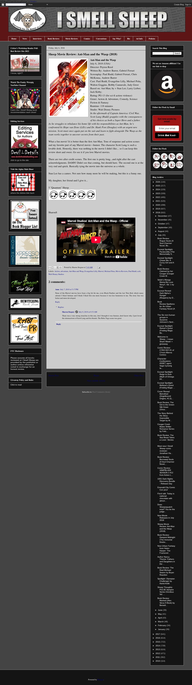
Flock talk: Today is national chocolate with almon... (165, 497)
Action (57, 271)
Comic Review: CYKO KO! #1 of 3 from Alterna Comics (165, 351)
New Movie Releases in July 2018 (165, 517)
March (161, 621)
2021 (158, 201)
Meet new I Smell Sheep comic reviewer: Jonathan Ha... (165, 449)
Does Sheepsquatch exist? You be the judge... (166, 508)
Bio (128, 38)
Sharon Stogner (68, 311)
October (162, 224)
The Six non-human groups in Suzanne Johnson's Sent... (166, 318)
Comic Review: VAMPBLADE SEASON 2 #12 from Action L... (165, 471)
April (160, 618)
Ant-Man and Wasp (76, 271)
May (160, 614)
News (24, 38)
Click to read (16, 385)
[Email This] (49, 267)
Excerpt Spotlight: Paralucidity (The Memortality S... (166, 251)
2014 (158, 645)
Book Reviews (53, 38)
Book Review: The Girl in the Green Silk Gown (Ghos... (165, 406)
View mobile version (96, 380)
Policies (152, 38)
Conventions (101, 38)
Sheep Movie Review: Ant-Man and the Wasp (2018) (166, 527)
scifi (138, 271)
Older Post (139, 375)
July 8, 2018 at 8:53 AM (88, 312)
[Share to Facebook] (57, 267)
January (162, 629)
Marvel (101, 271)
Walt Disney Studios (56, 274)
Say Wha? (117, 38)
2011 (158, 657)
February (162, 625)
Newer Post (53, 375)
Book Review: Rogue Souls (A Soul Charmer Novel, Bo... (165, 242)
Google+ (33, 1)
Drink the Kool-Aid (167, 135)
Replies (61, 307)
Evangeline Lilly (90, 271)
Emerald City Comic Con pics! (166, 488)
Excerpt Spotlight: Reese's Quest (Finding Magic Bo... (165, 329)
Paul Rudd (132, 271)
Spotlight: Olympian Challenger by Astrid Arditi (166, 581)
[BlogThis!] (52, 267)
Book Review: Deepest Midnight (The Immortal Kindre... (166, 538)
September (163, 227)
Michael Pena (109, 271)
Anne (57, 289)
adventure (64, 271)
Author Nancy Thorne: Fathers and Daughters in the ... (166, 560)
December (163, 216)
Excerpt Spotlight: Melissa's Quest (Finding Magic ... (166, 385)
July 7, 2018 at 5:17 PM (69, 289)
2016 (158, 638)
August (161, 231)
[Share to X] (55, 267)
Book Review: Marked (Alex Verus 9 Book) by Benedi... (166, 601)
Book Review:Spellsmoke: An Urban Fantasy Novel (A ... (166, 306)
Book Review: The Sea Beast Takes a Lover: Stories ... (165, 438)
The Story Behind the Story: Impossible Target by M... (165, 416)
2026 (158, 182)
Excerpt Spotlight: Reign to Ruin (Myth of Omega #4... (165, 375)
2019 (158, 209)
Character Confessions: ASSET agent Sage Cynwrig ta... (164, 363)
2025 (158, 186)
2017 (158, 634)
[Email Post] (98, 267)
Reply (57, 302)
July (160, 235)
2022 (158, 197)
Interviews (37, 38)
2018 (158, 212)
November (163, 220)
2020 (158, 205)
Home (13, 38)
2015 (158, 642)
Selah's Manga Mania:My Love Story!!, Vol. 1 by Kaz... (165, 283)
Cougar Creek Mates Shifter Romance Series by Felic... (165, 427)
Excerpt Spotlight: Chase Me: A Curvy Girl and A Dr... (165, 261)
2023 (158, 193)
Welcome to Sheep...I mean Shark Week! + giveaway (165, 340)
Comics (87, 38)
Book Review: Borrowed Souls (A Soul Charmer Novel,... (165, 460)
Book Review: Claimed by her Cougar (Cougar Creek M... (165, 272)
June (160, 610)
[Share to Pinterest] (60, 267)
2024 (158, 189)
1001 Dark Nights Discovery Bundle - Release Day (166, 481)
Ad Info (139, 38)
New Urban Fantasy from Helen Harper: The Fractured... (166, 549)
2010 (158, 661)
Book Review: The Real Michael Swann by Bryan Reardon (165, 571)
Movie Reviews (71, 38)
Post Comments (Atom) (101, 392)
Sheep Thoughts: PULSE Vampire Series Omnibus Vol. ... (165, 590)
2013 (158, 649)
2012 (158, 653)
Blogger (100, 679)
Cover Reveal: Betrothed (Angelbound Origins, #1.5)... (165, 395)
